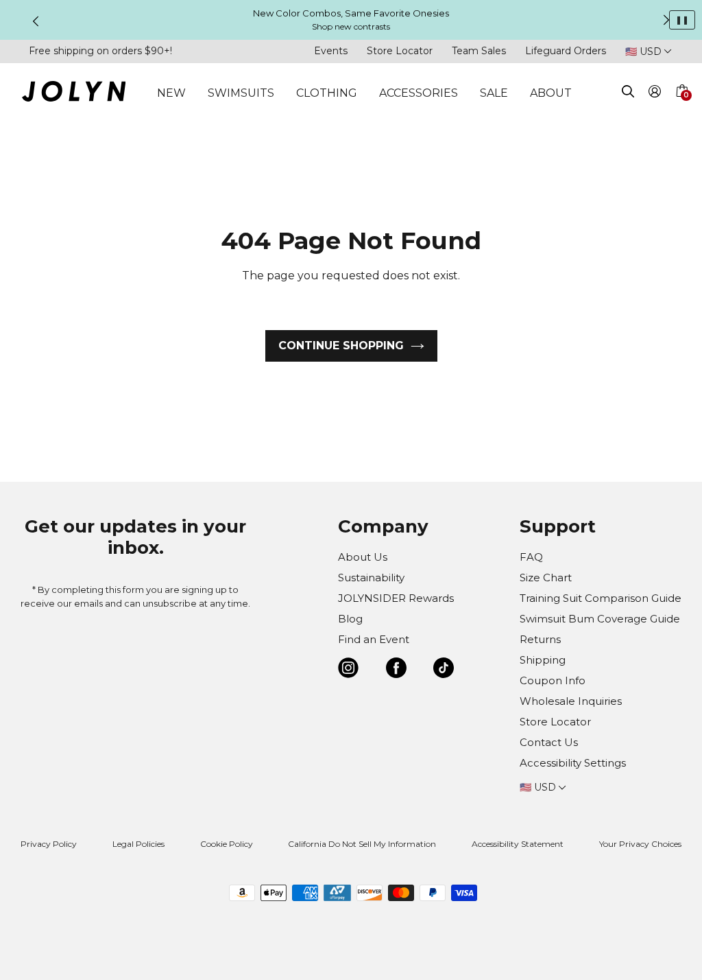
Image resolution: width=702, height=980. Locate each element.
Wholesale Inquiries (571, 701)
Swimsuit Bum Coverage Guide (600, 618)
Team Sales (479, 51)
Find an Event (373, 639)
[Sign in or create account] (655, 93)
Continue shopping (341, 345)
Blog (350, 618)
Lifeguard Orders (565, 51)
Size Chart (546, 577)
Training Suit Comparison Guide (600, 598)
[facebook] (396, 670)
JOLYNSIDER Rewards (396, 598)
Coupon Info (552, 680)
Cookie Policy (226, 844)
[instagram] (348, 670)
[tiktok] (443, 670)
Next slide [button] (666, 20)
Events (331, 51)
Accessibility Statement (518, 844)
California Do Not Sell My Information (362, 844)
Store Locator (400, 51)
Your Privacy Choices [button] (640, 844)
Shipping (543, 659)
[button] (681, 107)
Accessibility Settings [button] (573, 762)
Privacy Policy (49, 844)
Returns (540, 639)
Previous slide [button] (35, 21)
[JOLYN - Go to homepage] (73, 93)
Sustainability (371, 577)
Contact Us (549, 742)
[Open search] (628, 93)
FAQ (531, 556)
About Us (362, 556)
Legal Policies (138, 844)
